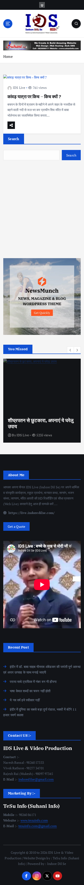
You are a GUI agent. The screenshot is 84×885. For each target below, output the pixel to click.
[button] (70, 350)
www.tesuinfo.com (34, 820)
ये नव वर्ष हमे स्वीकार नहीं (25, 700)
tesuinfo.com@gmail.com (37, 826)
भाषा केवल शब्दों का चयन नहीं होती (30, 691)
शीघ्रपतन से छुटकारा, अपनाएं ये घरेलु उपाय (41, 423)
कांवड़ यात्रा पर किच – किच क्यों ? (34, 96)
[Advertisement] (42, 209)
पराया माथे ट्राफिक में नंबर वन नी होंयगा (33, 681)
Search (13, 138)
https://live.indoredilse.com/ (31, 512)
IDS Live (19, 87)
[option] (42, 401)
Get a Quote (16, 526)
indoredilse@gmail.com (36, 779)
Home (8, 56)
